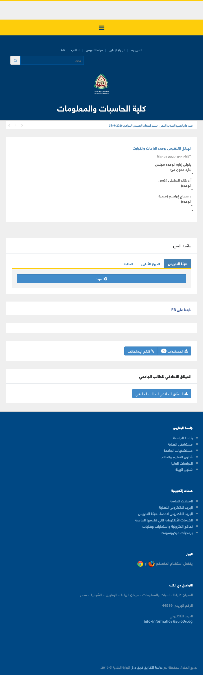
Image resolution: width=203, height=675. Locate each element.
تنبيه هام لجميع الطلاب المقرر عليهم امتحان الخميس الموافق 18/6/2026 (151, 125)
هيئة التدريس (94, 50)
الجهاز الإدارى (117, 50)
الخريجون (136, 50)
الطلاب (75, 50)
